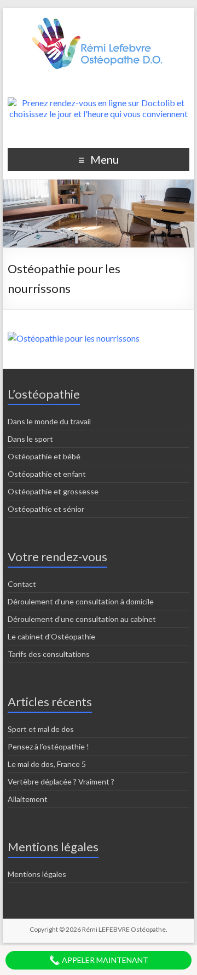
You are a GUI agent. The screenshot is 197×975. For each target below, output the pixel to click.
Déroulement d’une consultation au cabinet (82, 619)
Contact (22, 584)
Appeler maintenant (104, 960)
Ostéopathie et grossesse (53, 491)
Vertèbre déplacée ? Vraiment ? (61, 781)
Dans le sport (30, 438)
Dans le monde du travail (49, 421)
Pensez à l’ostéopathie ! (48, 746)
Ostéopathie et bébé (44, 456)
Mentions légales (37, 874)
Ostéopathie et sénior (46, 509)
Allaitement (28, 799)
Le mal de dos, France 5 (47, 764)
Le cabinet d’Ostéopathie (51, 636)
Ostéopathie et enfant (47, 473)
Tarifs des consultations (49, 654)
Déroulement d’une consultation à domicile (81, 601)
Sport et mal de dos (41, 729)
